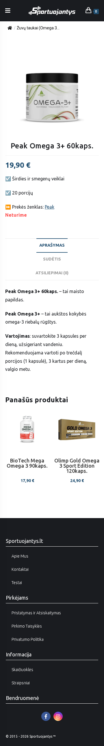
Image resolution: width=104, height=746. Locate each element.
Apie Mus (20, 556)
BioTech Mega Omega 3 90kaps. (27, 463)
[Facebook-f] (46, 716)
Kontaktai (20, 569)
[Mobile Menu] (8, 10)
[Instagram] (58, 716)
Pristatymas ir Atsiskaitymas (36, 613)
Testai (17, 582)
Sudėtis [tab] (52, 259)
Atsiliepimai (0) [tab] (52, 273)
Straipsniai (21, 683)
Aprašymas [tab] (52, 245)
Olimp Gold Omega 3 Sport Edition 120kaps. (76, 466)
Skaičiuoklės (22, 669)
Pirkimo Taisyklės (27, 626)
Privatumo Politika (28, 639)
